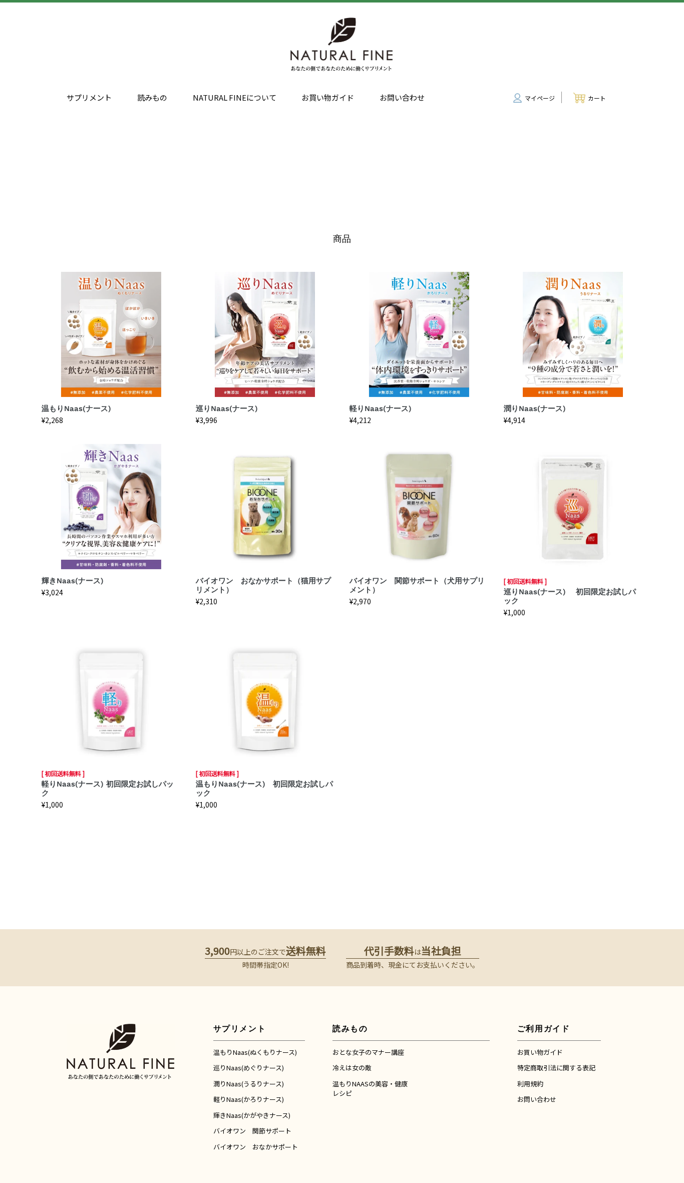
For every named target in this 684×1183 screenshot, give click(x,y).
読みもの (152, 97)
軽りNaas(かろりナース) (248, 1099)
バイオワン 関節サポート (252, 1130)
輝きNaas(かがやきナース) (251, 1115)
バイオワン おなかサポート (255, 1146)
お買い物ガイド (327, 97)
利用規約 (530, 1083)
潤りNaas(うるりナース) (248, 1083)
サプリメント (89, 97)
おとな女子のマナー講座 (368, 1052)
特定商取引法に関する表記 (556, 1067)
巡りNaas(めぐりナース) (248, 1067)
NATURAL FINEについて (234, 97)
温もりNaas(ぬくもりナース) (255, 1052)
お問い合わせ (402, 97)
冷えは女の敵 (352, 1067)
